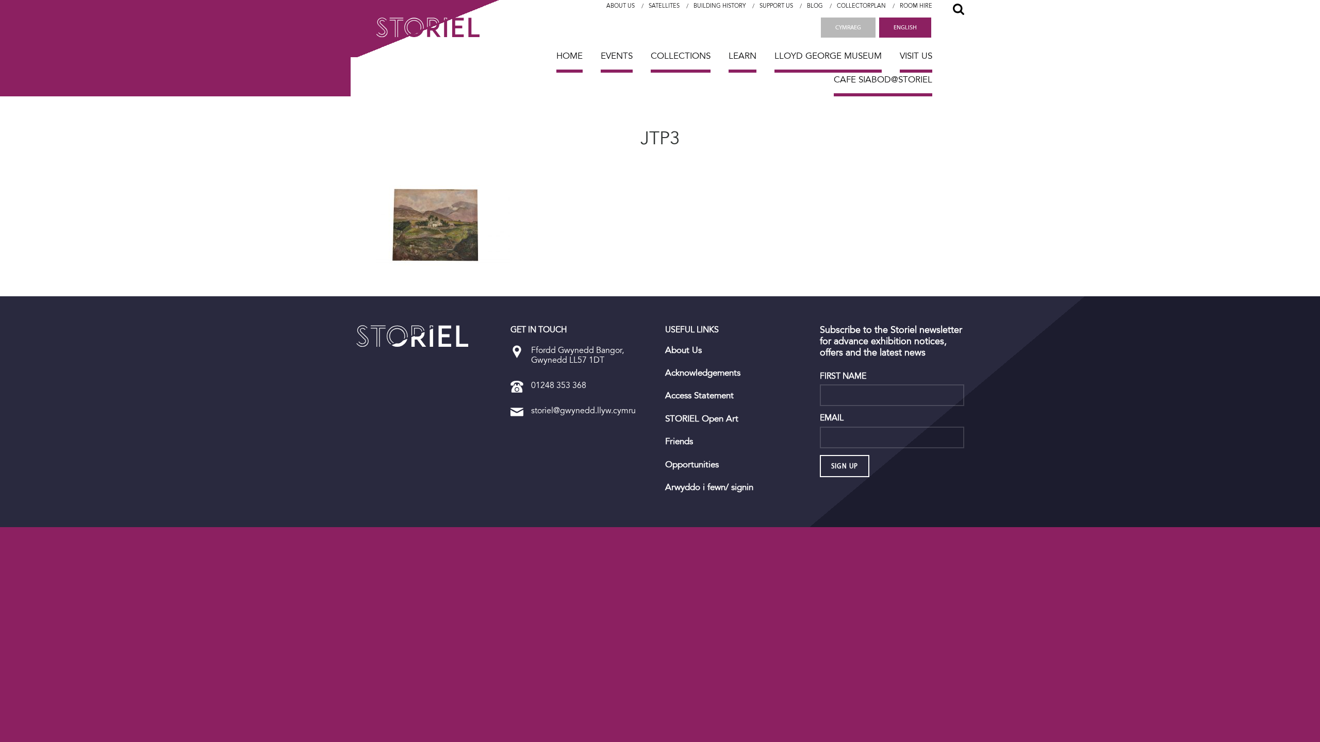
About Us (620, 6)
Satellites (664, 6)
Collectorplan (861, 6)
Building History (720, 6)
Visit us (916, 56)
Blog (815, 6)
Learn (742, 56)
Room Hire (916, 6)
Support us (776, 6)
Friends (679, 441)
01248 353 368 (558, 385)
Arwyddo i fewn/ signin (709, 487)
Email (832, 418)
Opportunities (692, 465)
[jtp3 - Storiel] (412, 336)
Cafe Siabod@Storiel (883, 80)
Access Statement (699, 396)
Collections (681, 56)
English (905, 27)
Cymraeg (848, 27)
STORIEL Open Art (701, 419)
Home (569, 56)
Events (617, 56)
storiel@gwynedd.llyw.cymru (583, 410)
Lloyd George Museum (828, 56)
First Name (843, 376)
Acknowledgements (702, 373)
